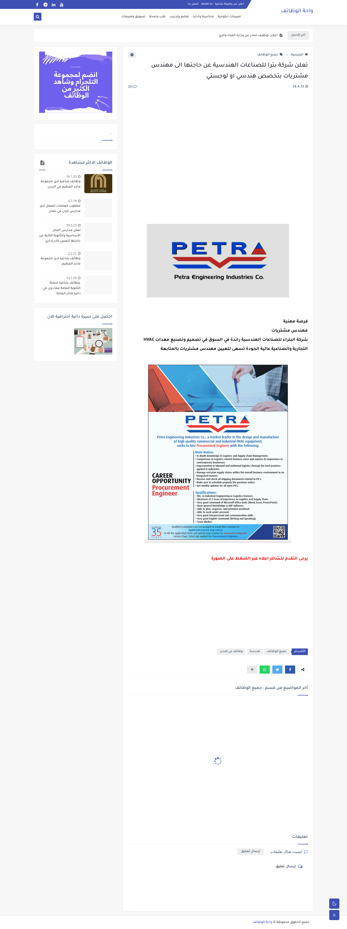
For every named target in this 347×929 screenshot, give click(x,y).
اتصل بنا (193, 4)
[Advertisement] (218, 154)
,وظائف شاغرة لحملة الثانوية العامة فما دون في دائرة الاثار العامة (62, 288)
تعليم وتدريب (179, 17)
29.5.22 (71, 225)
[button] (290, 669)
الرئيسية (297, 55)
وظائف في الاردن (231, 651)
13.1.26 (71, 278)
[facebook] (37, 4)
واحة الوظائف (297, 11)
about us (206, 4)
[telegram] (45, 4)
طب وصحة (157, 17)
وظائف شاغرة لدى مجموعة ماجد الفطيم (61, 261)
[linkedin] (53, 4)
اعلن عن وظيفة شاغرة (229, 4)
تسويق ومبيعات (133, 17)
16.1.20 (71, 176)
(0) (130, 87)
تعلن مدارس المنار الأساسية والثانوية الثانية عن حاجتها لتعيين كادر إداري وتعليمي (60, 236)
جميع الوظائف (267, 55)
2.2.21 (72, 253)
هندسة (255, 651)
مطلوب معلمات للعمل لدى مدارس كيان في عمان (60, 208)
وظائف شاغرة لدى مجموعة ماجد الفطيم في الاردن (61, 184)
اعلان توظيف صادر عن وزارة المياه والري (248, 35)
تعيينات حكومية (229, 17)
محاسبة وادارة (203, 17)
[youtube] (61, 4)
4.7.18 (72, 201)
